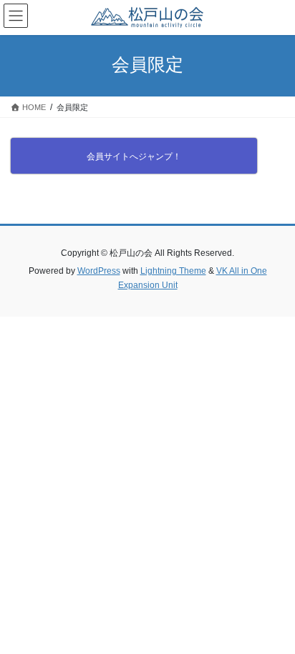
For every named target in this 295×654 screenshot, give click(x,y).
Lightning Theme (173, 271)
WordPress (98, 271)
